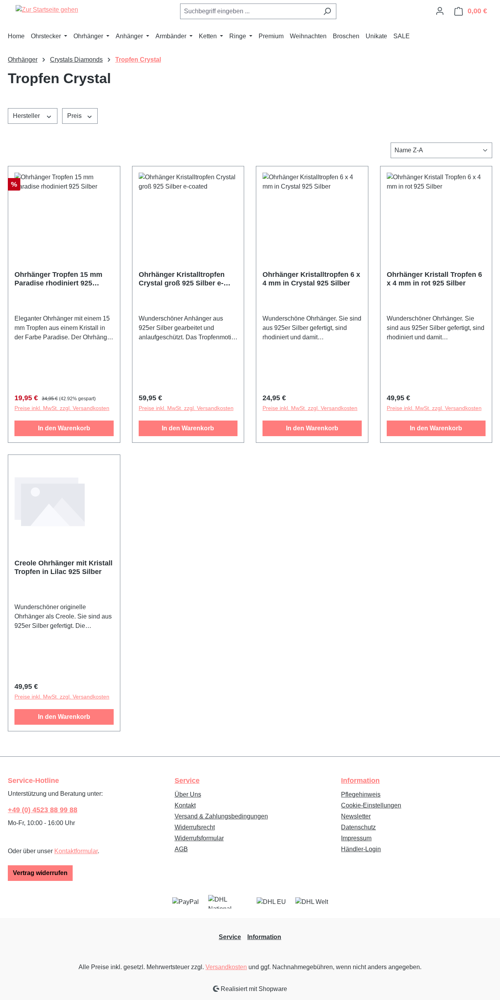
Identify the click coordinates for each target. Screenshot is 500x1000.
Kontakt (185, 805)
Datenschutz (358, 827)
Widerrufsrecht (195, 827)
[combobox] (249, 11)
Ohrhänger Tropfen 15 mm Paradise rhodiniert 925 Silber (58, 279)
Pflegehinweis (360, 794)
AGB (181, 849)
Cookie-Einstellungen (371, 805)
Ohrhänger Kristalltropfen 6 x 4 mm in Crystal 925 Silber (311, 279)
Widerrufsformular (199, 838)
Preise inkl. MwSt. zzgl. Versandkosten (61, 408)
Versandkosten (226, 967)
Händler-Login (361, 849)
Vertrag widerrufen (40, 873)
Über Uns (188, 794)
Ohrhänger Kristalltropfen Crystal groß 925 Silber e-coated (182, 279)
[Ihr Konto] (439, 11)
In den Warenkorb (64, 428)
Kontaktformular (76, 851)
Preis (75, 115)
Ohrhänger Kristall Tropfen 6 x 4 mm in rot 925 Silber (434, 279)
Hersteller (27, 115)
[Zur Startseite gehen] (47, 9)
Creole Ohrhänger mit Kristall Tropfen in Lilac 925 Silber (63, 567)
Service (187, 780)
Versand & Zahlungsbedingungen (221, 816)
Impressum (356, 838)
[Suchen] (327, 11)
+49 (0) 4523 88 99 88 (42, 810)
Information (360, 780)
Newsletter (356, 816)
